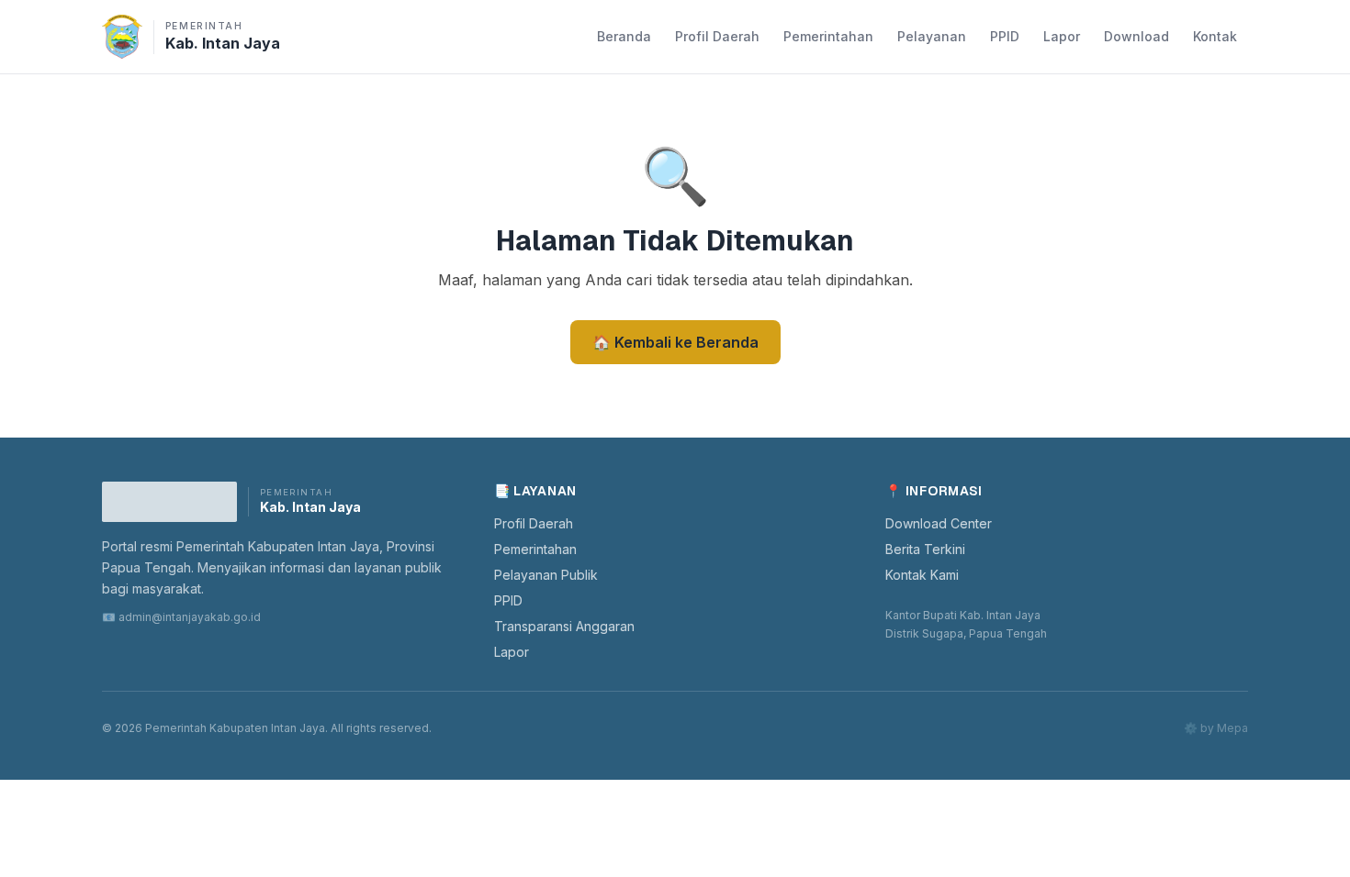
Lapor (1061, 36)
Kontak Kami (922, 575)
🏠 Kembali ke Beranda (675, 342)
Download (1136, 36)
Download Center (938, 523)
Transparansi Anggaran (564, 626)
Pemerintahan (828, 36)
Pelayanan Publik (546, 575)
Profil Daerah (717, 36)
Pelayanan (931, 36)
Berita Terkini (925, 549)
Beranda (624, 36)
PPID (1004, 36)
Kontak (1215, 36)
